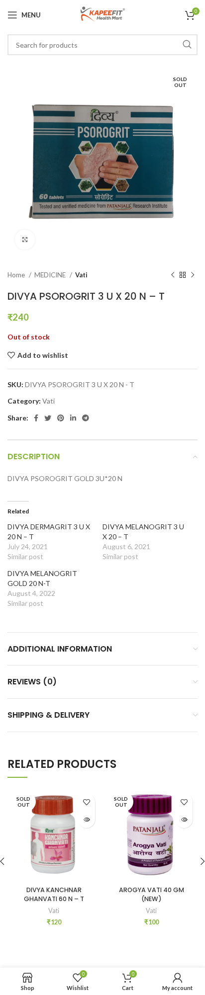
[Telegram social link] (85, 418)
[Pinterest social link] (60, 418)
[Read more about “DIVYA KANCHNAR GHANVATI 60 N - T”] (86, 819)
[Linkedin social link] (73, 418)
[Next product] (193, 275)
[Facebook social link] (36, 418)
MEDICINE (50, 275)
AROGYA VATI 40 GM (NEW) (151, 894)
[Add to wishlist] (86, 802)
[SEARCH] (187, 44)
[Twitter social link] (47, 418)
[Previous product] (173, 275)
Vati (81, 275)
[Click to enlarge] (25, 239)
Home (16, 275)
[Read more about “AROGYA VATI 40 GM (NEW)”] (184, 819)
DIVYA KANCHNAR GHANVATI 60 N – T (54, 894)
